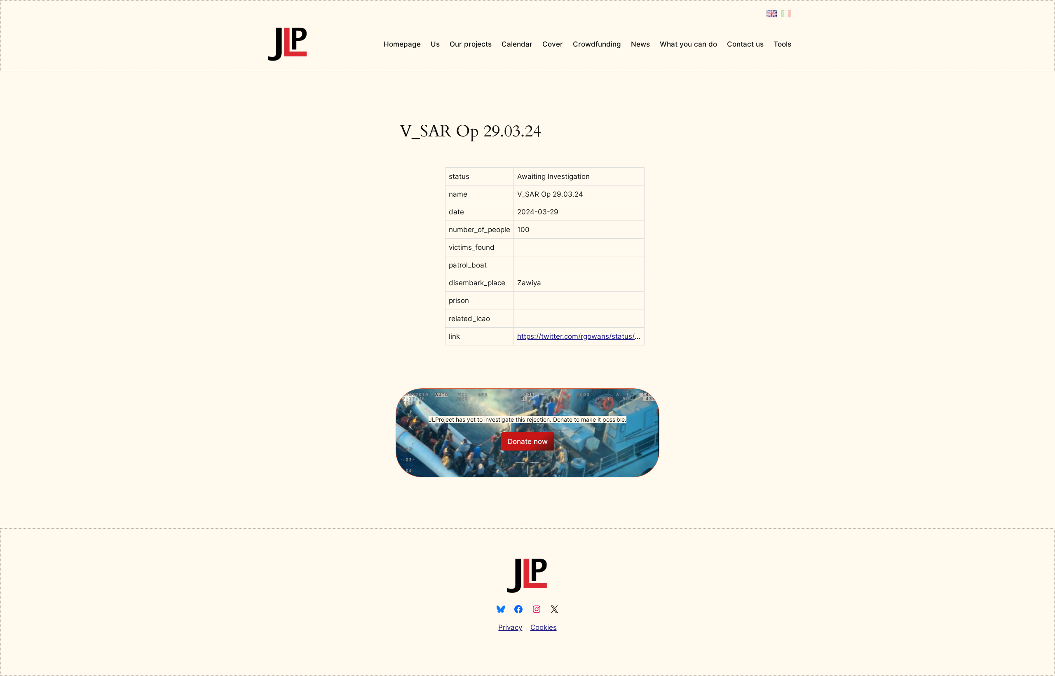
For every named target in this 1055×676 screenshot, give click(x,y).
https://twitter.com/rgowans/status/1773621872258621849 (615, 336)
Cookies (543, 627)
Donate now (528, 441)
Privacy (510, 627)
